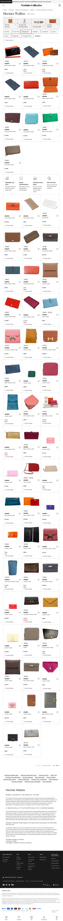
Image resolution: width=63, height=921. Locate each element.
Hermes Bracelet (23, 779)
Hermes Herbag (28, 777)
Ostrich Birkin (51, 777)
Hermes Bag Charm (9, 779)
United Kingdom (9, 910)
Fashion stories (55, 868)
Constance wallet (11, 841)
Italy (31, 910)
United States (17, 910)
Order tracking (19, 858)
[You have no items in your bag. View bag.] (59, 5)
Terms (27, 881)
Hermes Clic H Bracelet (39, 779)
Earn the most (51, 182)
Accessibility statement (8, 881)
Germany (23, 910)
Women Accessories (22, 10)
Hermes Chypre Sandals (32, 782)
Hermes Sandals (17, 782)
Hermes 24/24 (43, 775)
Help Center (43, 857)
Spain (27, 910)
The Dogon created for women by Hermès (19, 843)
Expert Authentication (23, 183)
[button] (59, 5)
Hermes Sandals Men (11, 775)
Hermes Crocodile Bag (13, 777)
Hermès (11, 10)
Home (5, 10)
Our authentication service (21, 863)
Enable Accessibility (6, 1)
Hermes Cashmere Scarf (29, 775)
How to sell (31, 857)
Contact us (43, 860)
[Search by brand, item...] (3, 5)
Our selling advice (31, 860)
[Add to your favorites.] (20, 64)
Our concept (6, 857)
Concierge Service (5, 860)
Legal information (20, 881)
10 (54, 766)
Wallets (32, 10)
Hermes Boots (53, 779)
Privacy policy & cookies (36, 881)
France (3, 910)
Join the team (55, 866)
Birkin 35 (54, 775)
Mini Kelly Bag (39, 777)
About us (53, 858)
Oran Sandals (46, 782)
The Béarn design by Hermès (15, 839)
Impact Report (55, 863)
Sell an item (31, 864)
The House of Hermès (11, 798)
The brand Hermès (25, 829)
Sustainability (55, 861)
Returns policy (19, 868)
